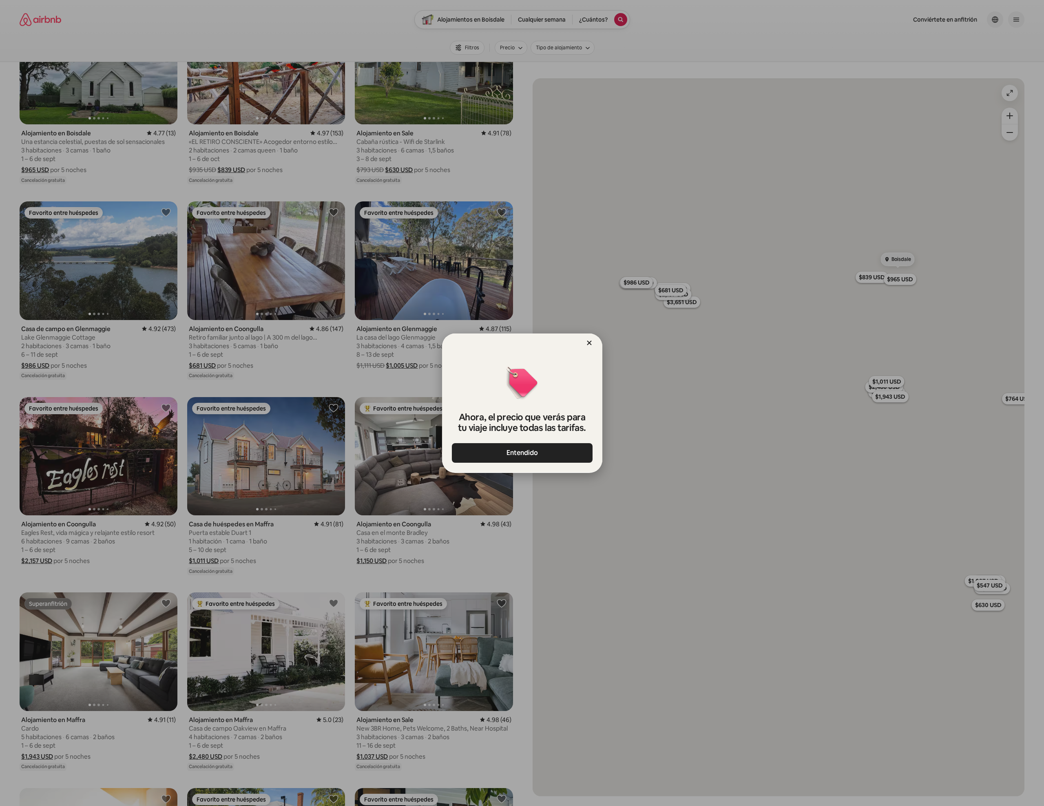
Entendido (522, 452)
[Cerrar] (589, 343)
